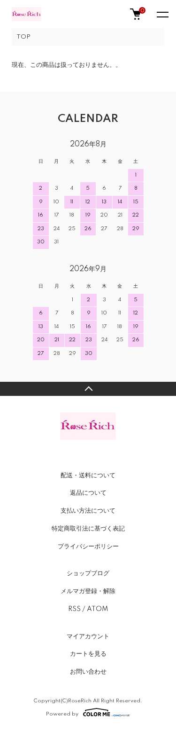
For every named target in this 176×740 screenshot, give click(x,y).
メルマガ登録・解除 (88, 591)
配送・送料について (88, 475)
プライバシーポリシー (88, 546)
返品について (88, 493)
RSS (74, 609)
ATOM (97, 609)
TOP (23, 37)
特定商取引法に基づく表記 (88, 528)
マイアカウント (88, 636)
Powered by (62, 713)
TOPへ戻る (88, 389)
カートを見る (88, 654)
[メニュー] (162, 14)
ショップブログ (88, 573)
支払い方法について (88, 510)
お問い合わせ (88, 671)
